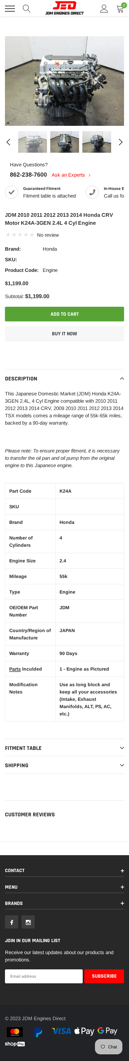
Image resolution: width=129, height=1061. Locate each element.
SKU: (11, 259)
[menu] (10, 9)
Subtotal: (14, 296)
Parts (15, 669)
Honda (50, 249)
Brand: (13, 249)
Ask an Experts (69, 175)
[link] (32, 142)
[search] (27, 8)
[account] (104, 8)
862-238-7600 (28, 174)
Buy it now (64, 333)
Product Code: (22, 270)
